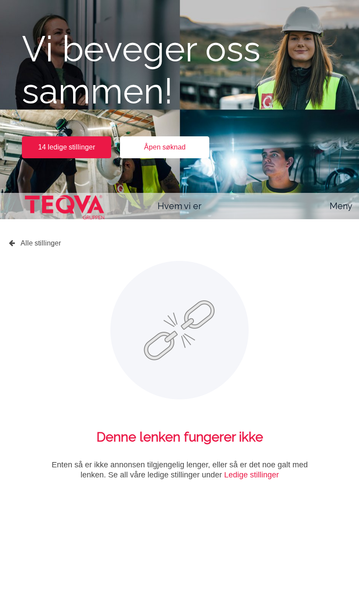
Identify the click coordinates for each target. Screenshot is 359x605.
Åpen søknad (165, 147)
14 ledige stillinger (66, 147)
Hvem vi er (179, 206)
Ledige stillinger (251, 474)
